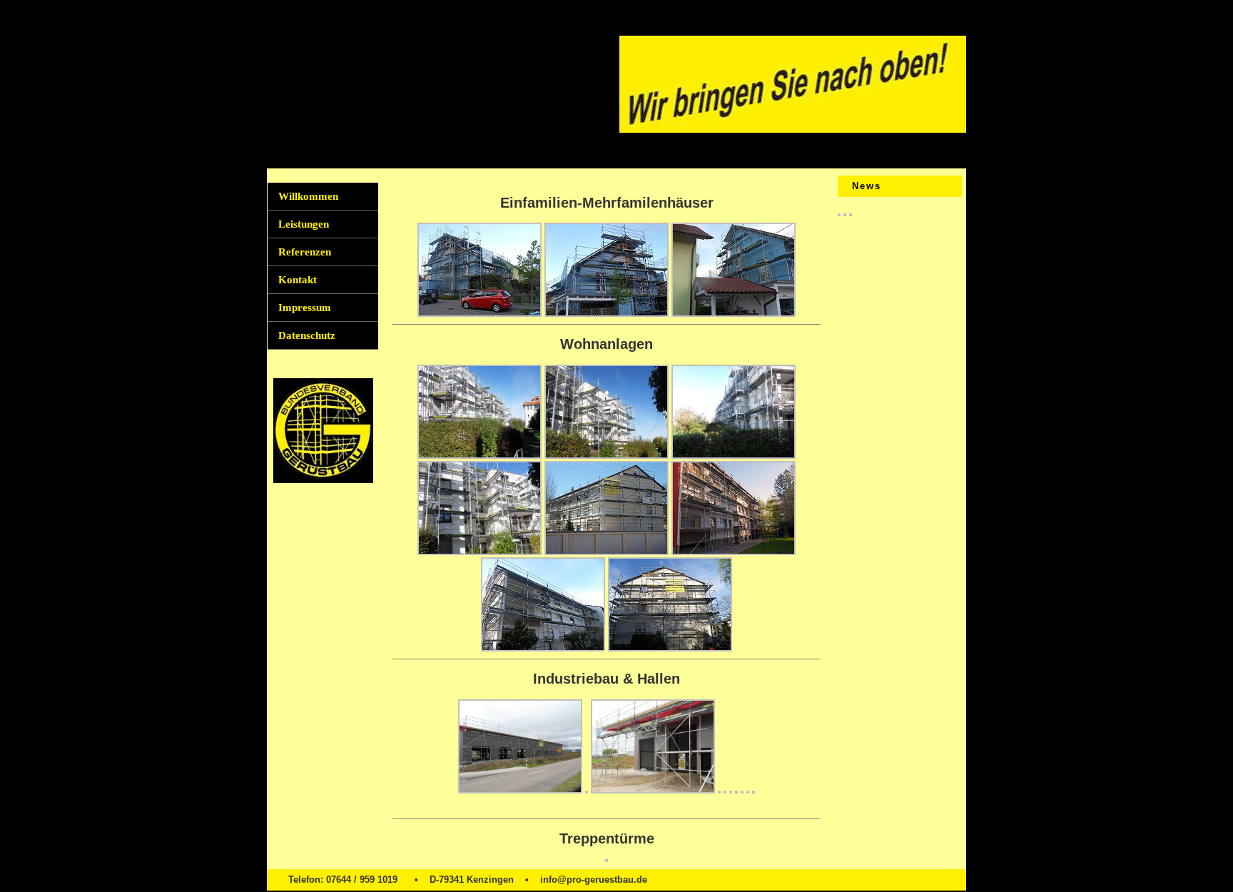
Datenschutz (306, 335)
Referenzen (304, 252)
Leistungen (303, 224)
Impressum (304, 307)
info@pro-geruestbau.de (593, 879)
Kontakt (297, 279)
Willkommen (308, 196)
